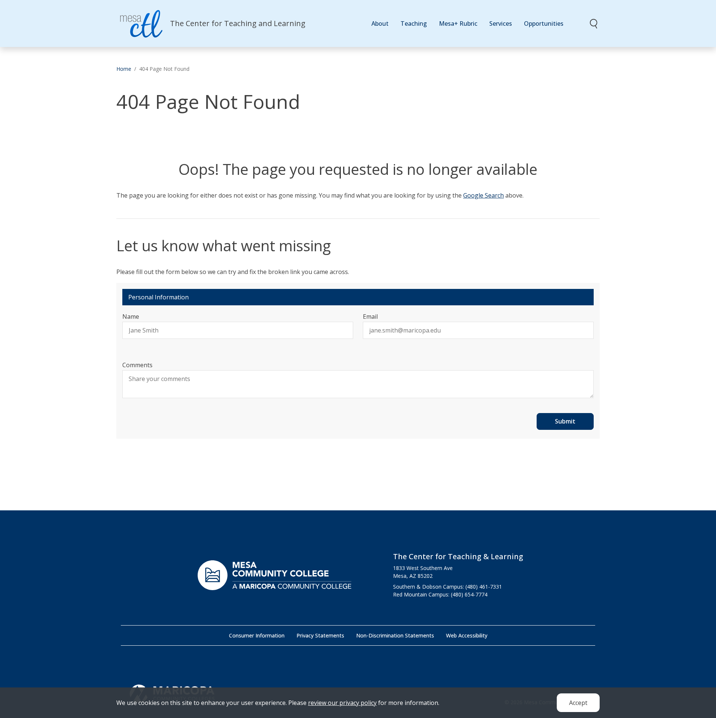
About (380, 23)
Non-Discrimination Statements (395, 635)
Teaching (414, 23)
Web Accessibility (466, 635)
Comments (137, 365)
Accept (578, 703)
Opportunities (543, 23)
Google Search (483, 195)
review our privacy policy (342, 703)
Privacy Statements (320, 635)
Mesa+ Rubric (458, 23)
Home (123, 68)
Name (130, 316)
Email (370, 316)
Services (500, 23)
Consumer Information (257, 635)
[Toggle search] (594, 23)
